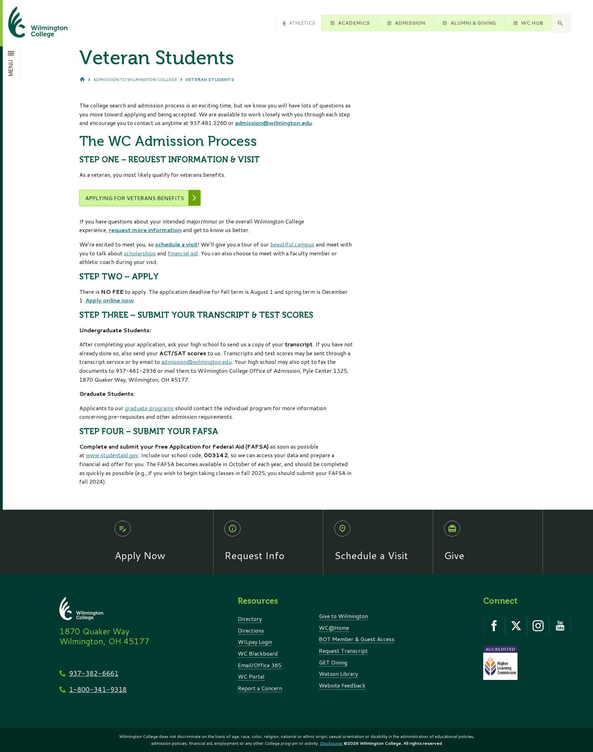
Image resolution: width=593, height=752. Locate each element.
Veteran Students (209, 79)
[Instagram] (538, 626)
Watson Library (338, 674)
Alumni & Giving (473, 23)
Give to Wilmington (343, 616)
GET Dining (333, 662)
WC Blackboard (258, 653)
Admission (410, 23)
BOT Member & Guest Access (356, 639)
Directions (251, 630)
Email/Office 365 (259, 665)
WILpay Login (255, 642)
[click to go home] (29, 23)
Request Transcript (343, 651)
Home (82, 79)
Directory (250, 619)
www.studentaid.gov (112, 455)
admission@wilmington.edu (273, 123)
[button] (561, 23)
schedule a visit (176, 244)
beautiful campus (292, 244)
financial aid (183, 253)
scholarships (140, 253)
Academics (354, 23)
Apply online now (109, 300)
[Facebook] (494, 626)
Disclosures (331, 743)
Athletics (302, 23)
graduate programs (149, 408)
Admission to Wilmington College (135, 79)
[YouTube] (560, 626)
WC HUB (532, 23)
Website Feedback (342, 685)
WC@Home (334, 628)
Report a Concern (260, 688)
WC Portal (251, 676)
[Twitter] (516, 626)
